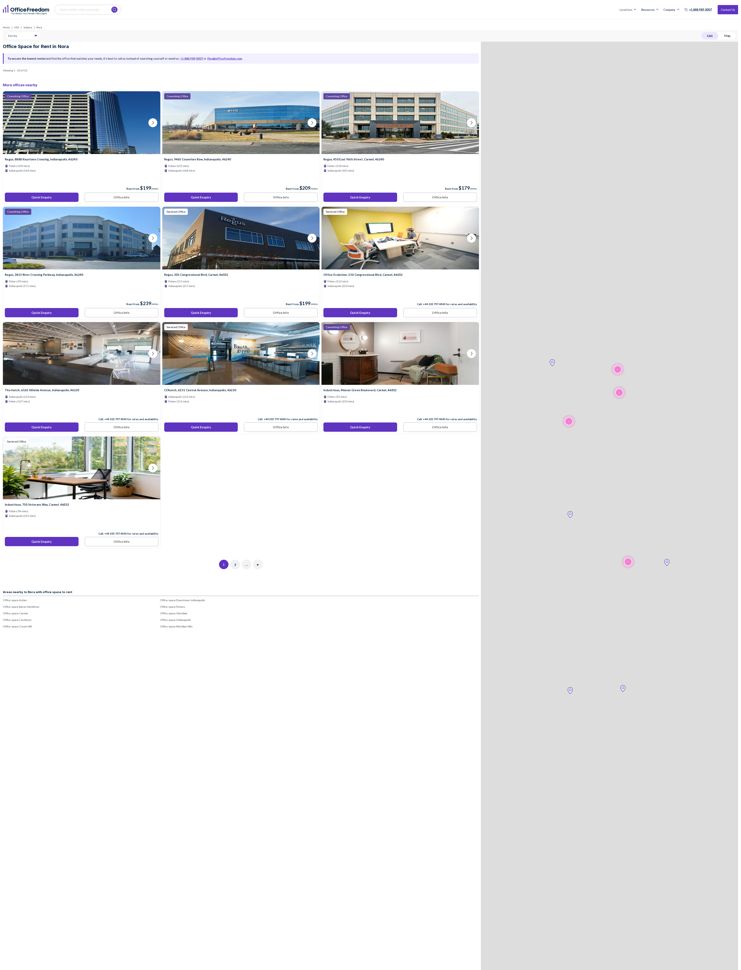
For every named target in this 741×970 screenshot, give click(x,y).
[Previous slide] (10, 122)
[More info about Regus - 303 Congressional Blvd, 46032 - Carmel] (241, 267)
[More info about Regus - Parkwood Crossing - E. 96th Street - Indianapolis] (400, 151)
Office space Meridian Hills (176, 626)
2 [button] (617, 369)
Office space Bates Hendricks (21, 606)
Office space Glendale (173, 613)
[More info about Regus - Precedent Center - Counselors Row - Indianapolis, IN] (241, 151)
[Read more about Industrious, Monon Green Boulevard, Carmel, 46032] (400, 410)
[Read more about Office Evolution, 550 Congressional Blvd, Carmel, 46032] (400, 295)
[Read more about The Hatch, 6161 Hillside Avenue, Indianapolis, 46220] (81, 410)
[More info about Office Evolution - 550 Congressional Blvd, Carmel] (400, 267)
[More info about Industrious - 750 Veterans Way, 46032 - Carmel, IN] (81, 497)
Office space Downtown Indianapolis (182, 600)
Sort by (12, 35)
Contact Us (728, 9)
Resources (648, 9)
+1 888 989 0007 (700, 9)
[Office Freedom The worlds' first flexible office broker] (26, 10)
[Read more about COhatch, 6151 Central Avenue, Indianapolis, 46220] (241, 410)
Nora (39, 27)
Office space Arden (15, 600)
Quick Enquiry (41, 197)
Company (669, 9)
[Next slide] (152, 122)
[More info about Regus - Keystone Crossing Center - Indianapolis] (81, 151)
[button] (570, 691)
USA (16, 27)
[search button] (114, 10)
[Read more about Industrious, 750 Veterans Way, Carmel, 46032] (81, 525)
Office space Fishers (172, 606)
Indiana (28, 27)
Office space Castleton (17, 619)
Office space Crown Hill (17, 626)
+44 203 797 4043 (434, 304)
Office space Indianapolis (175, 619)
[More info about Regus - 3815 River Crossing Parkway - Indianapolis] (81, 267)
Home (6, 27)
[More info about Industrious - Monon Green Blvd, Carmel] (400, 382)
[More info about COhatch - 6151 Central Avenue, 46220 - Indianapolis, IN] (241, 382)
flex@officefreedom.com (224, 58)
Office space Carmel (15, 613)
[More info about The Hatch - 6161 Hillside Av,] (81, 382)
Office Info (121, 197)
